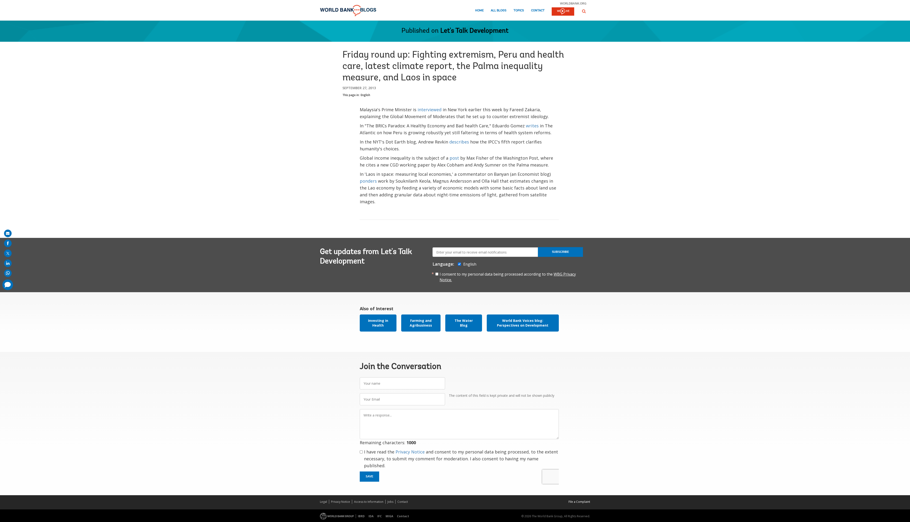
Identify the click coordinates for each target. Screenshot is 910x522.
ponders (368, 181)
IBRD (361, 516)
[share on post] (8, 253)
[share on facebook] (8, 243)
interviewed (429, 109)
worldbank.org (573, 3)
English (365, 95)
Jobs (390, 502)
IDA (371, 516)
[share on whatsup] (8, 273)
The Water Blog (464, 323)
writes (532, 126)
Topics (519, 10)
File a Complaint (579, 502)
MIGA (389, 516)
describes (459, 142)
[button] (584, 11)
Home (479, 10)
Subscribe (560, 252)
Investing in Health (378, 323)
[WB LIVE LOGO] (563, 12)
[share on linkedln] (8, 263)
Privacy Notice (410, 452)
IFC (379, 516)
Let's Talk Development (474, 31)
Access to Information (368, 502)
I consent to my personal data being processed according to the (508, 277)
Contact (538, 10)
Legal (323, 502)
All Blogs (498, 10)
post (454, 158)
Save (369, 476)
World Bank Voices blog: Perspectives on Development (522, 323)
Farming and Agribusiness (421, 323)
